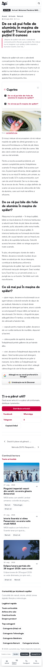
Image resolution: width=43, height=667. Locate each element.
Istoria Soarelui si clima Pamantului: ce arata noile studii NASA (17, 521)
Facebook (7, 414)
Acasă (4, 16)
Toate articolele (9, 459)
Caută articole (9, 615)
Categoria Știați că (12, 628)
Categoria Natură (11, 643)
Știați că (8, 509)
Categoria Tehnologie (13, 633)
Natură (20, 16)
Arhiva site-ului (9, 612)
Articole (12, 16)
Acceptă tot (36, 654)
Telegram (7, 420)
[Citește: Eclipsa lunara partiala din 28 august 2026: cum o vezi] (21, 550)
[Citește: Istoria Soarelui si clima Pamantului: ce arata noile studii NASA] (36, 516)
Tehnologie (17, 505)
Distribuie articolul (21, 408)
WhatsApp (28, 414)
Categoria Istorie (30, 643)
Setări (15, 654)
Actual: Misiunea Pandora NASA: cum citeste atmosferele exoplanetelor (26, 10)
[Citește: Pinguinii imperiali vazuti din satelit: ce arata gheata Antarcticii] (21, 473)
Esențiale (24, 654)
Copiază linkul (11, 426)
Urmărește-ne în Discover (23, 382)
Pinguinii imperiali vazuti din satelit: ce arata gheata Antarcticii (18, 491)
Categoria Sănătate (12, 638)
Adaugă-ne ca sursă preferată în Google (23, 376)
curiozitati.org (11, 133)
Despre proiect (9, 619)
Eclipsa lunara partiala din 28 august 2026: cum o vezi (18, 567)
